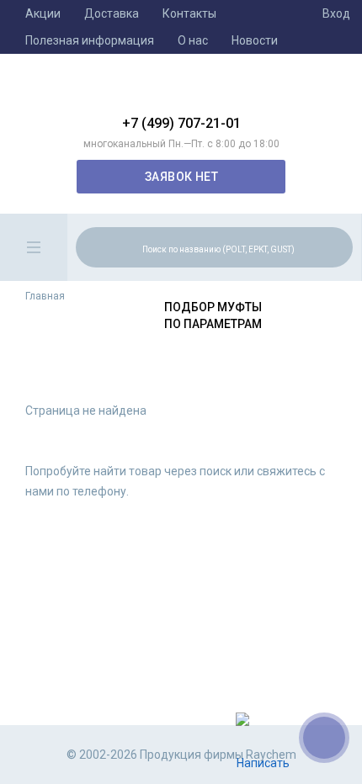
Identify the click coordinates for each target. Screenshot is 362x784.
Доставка (111, 13)
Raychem (181, 91)
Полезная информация (89, 40)
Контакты (189, 13)
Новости (255, 40)
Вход (336, 13)
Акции (43, 13)
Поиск (337, 246)
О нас (193, 40)
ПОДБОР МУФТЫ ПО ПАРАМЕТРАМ (213, 315)
